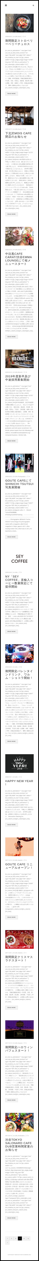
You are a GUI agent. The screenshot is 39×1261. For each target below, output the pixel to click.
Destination (21, 1135)
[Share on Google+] (11, 99)
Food (19, 36)
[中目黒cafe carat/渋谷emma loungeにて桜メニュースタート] (19, 236)
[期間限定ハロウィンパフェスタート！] (19, 1029)
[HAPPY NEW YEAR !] (19, 763)
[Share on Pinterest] (16, 99)
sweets (20, 860)
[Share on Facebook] (6, 99)
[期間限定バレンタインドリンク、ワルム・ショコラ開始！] (19, 653)
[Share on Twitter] (8, 99)
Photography (21, 476)
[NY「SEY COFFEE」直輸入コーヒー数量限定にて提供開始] (19, 559)
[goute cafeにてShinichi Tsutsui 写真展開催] (19, 463)
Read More (12, 93)
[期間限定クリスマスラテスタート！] (19, 939)
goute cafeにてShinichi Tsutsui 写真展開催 (19, 484)
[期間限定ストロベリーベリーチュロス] (19, 23)
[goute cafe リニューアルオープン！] (19, 846)
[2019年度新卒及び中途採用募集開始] (19, 359)
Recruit (20, 372)
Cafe (16, 36)
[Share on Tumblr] (13, 99)
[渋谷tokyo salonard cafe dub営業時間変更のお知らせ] (19, 1122)
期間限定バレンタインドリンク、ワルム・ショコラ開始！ (19, 674)
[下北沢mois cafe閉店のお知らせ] (19, 115)
